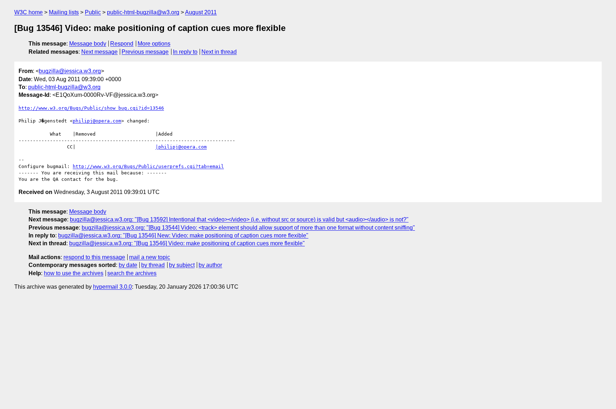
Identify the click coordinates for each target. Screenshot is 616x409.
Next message (99, 52)
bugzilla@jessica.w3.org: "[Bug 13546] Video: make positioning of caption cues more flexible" (187, 243)
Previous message (145, 52)
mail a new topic (149, 257)
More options (154, 44)
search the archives (131, 273)
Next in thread (219, 52)
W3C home (28, 12)
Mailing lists (64, 12)
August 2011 (201, 12)
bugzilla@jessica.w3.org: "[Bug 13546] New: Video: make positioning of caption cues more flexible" (183, 235)
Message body (87, 44)
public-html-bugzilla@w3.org (143, 12)
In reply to (185, 52)
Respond (121, 44)
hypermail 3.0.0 (112, 287)
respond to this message (94, 257)
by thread (153, 265)
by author (210, 265)
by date (128, 265)
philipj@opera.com (97, 121)
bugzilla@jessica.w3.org (70, 71)
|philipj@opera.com (181, 147)
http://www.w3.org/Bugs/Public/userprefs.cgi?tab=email (148, 166)
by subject (182, 265)
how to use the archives (73, 273)
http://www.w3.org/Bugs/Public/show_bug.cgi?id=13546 (91, 108)
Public (93, 12)
